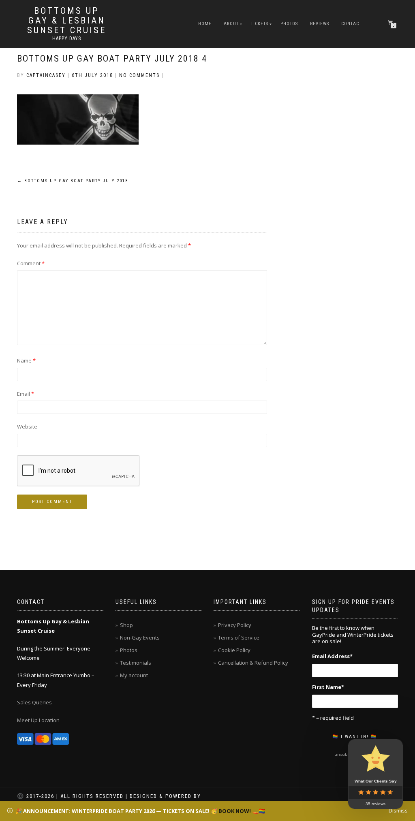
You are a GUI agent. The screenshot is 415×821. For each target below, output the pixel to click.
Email (25, 393)
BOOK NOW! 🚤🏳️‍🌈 (241, 811)
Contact (351, 23)
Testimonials (135, 662)
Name (26, 360)
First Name (328, 687)
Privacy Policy (234, 625)
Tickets (259, 23)
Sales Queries (34, 702)
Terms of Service (238, 637)
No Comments (139, 75)
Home (205, 23)
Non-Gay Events (140, 637)
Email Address (332, 656)
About (231, 23)
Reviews (319, 23)
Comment (31, 263)
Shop (126, 625)
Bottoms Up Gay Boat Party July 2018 (72, 180)
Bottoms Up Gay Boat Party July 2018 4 (112, 58)
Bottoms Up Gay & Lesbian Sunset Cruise (66, 20)
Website (27, 426)
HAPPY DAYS (66, 38)
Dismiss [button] (398, 810)
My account (134, 675)
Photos (289, 23)
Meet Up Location (38, 720)
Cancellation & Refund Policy (253, 662)
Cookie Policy (234, 650)
